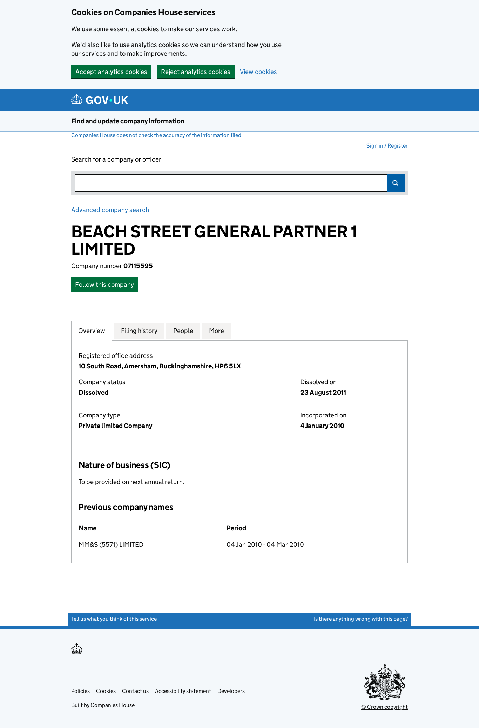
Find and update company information (127, 121)
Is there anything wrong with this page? (361, 618)
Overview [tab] (91, 331)
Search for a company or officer (116, 159)
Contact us (135, 691)
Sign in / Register (387, 145)
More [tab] (216, 331)
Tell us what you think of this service (114, 618)
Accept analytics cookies (111, 72)
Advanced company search (110, 210)
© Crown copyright (384, 706)
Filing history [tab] (139, 331)
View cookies (258, 71)
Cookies (106, 691)
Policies (80, 691)
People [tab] (183, 331)
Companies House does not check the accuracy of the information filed (156, 135)
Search (396, 183)
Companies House (112, 705)
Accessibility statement (183, 691)
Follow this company (104, 284)
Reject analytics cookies (195, 72)
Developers (231, 691)
